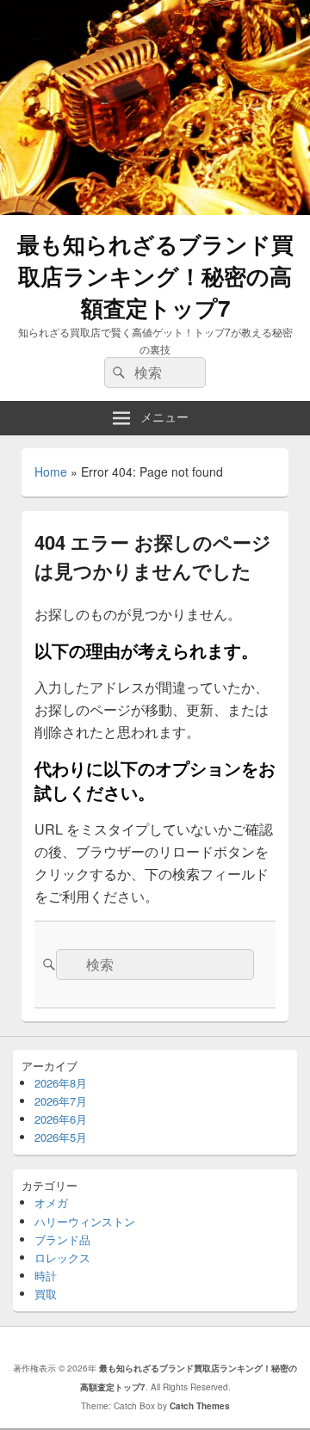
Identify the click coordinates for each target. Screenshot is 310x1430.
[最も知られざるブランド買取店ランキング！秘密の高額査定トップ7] (155, 209)
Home (50, 471)
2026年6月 (60, 1119)
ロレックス (62, 1257)
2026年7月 (60, 1101)
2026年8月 (60, 1083)
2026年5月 (60, 1137)
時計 (45, 1275)
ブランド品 (62, 1239)
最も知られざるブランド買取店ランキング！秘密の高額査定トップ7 (155, 276)
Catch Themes (200, 1406)
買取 (45, 1293)
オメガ (51, 1202)
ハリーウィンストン (84, 1221)
